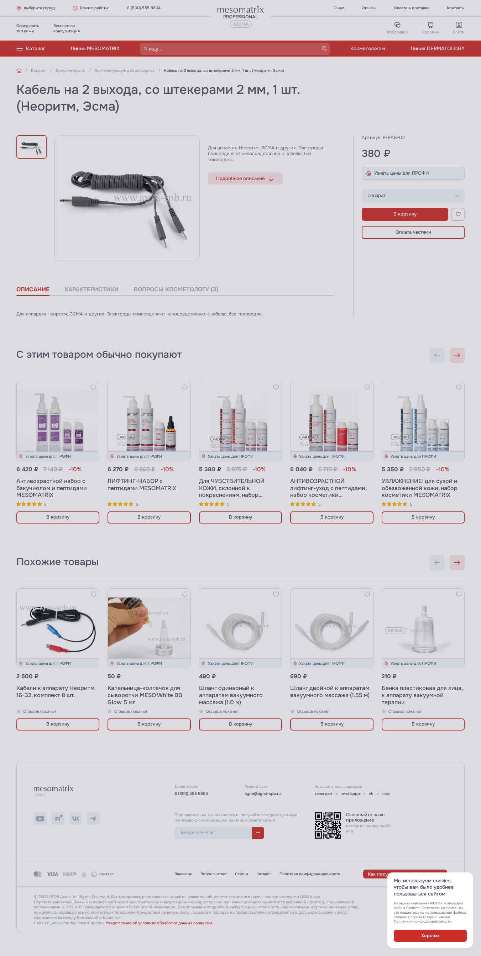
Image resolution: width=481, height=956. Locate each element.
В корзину (405, 214)
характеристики (91, 289)
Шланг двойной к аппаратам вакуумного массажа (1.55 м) (330, 692)
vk (371, 793)
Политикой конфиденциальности (422, 921)
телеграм (323, 793)
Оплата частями (413, 232)
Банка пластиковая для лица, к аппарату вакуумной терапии (422, 695)
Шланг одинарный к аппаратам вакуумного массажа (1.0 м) (231, 695)
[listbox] (413, 195)
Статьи (241, 873)
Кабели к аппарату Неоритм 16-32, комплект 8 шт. (55, 692)
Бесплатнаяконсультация (66, 28)
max (386, 793)
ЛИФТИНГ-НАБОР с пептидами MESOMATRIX (142, 485)
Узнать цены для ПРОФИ (401, 173)
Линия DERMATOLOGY (438, 48)
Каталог (35, 48)
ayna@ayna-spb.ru (263, 793)
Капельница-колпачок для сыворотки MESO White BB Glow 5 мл (145, 695)
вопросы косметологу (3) (176, 289)
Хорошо (430, 936)
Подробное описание (240, 178)
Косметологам (367, 48)
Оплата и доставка (411, 7)
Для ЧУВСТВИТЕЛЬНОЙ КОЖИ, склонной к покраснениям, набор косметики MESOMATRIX (233, 492)
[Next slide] (457, 355)
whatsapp (350, 793)
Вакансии (183, 873)
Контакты (456, 7)
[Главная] (18, 70)
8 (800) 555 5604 (144, 7)
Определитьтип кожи (27, 28)
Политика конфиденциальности (309, 873)
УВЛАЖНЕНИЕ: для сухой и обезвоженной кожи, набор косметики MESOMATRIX (420, 488)
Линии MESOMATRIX (95, 48)
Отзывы (369, 7)
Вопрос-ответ (213, 873)
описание (32, 289)
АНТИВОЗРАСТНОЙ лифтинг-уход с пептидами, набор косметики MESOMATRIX (328, 492)
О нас (339, 7)
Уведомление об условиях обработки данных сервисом (159, 922)
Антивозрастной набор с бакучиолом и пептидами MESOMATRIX (51, 488)
